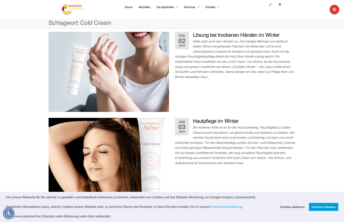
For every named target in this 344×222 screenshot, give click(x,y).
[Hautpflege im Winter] (109, 158)
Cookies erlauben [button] (324, 206)
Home (129, 7)
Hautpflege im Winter (216, 120)
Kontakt (210, 7)
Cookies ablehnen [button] (292, 206)
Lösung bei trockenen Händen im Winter (236, 34)
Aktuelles (144, 7)
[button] (112, 216)
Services (189, 7)
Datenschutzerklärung (226, 206)
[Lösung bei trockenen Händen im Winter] (109, 72)
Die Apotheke (165, 7)
